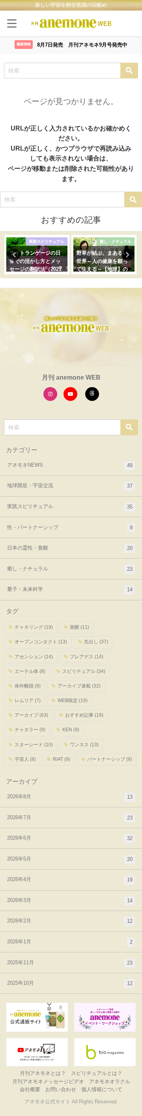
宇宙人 (25, 759)
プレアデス (86, 656)
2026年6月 (70, 838)
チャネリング (34, 627)
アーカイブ (31, 715)
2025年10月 (70, 983)
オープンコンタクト (41, 641)
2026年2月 (70, 921)
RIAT (61, 759)
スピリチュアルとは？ (96, 1073)
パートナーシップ (109, 759)
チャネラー (30, 729)
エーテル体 (30, 671)
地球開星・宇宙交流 (70, 485)
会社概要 (30, 1089)
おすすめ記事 (84, 715)
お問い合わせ (60, 1089)
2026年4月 (70, 879)
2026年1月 (70, 942)
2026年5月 (70, 859)
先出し (96, 641)
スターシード (34, 744)
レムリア (28, 700)
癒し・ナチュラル (70, 569)
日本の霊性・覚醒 (70, 548)
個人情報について (101, 1089)
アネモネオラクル (109, 1081)
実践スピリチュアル (70, 506)
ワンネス (84, 744)
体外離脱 (28, 686)
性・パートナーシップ (70, 527)
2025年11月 (70, 962)
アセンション (34, 656)
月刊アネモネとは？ (43, 1073)
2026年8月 (70, 796)
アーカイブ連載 (79, 686)
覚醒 (79, 627)
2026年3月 (70, 900)
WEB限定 (73, 700)
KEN (70, 729)
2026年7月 (70, 817)
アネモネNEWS (70, 465)
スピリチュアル (83, 671)
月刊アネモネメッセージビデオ (48, 1081)
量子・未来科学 (70, 589)
